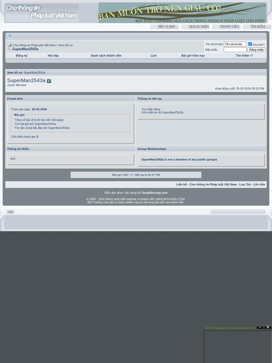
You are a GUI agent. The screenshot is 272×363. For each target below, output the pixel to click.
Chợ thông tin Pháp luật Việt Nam (34, 45)
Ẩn (260, 327)
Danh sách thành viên (106, 55)
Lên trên (259, 184)
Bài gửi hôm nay (193, 55)
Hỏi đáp (53, 55)
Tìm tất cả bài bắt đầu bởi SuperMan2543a (42, 127)
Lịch (154, 55)
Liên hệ (181, 184)
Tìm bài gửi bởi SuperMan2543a (35, 123)
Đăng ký (21, 55)
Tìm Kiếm (242, 55)
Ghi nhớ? (259, 44)
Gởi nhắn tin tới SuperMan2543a (162, 112)
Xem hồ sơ (66, 45)
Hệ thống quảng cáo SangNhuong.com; (230, 328)
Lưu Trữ (245, 184)
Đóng (268, 327)
